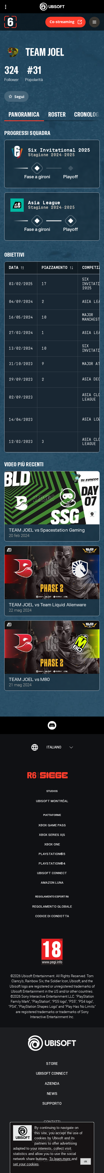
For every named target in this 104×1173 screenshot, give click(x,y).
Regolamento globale (52, 906)
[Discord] (52, 725)
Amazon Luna (52, 882)
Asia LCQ (91, 419)
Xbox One (52, 844)
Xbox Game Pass (52, 825)
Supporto (52, 1104)
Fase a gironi (37, 177)
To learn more (60, 1159)
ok (85, 1161)
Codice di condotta (52, 916)
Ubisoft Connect (52, 1073)
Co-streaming (62, 21)
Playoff (70, 177)
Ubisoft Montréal (52, 801)
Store (52, 1064)
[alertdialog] (52, 1148)
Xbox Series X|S (52, 835)
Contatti (52, 1121)
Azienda (52, 1084)
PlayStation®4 (52, 863)
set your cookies (26, 1164)
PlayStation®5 (52, 854)
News (52, 1094)
